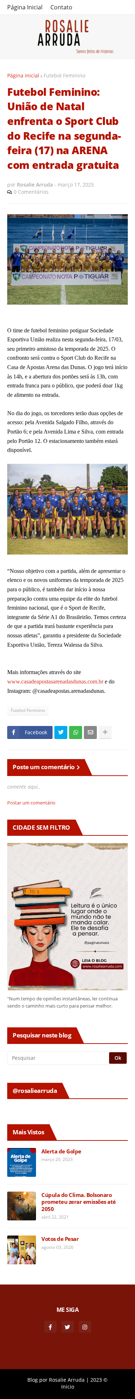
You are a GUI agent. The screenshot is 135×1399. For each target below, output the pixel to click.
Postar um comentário (31, 802)
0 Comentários (31, 191)
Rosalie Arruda (67, 1379)
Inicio (67, 1386)
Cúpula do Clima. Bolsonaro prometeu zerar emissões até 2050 (78, 1202)
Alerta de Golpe (61, 1151)
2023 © (99, 1379)
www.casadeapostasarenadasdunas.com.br (55, 681)
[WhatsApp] (75, 732)
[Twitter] (60, 732)
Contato (61, 7)
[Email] (90, 732)
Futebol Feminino (64, 75)
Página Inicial (24, 7)
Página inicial (23, 75)
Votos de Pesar (59, 1239)
